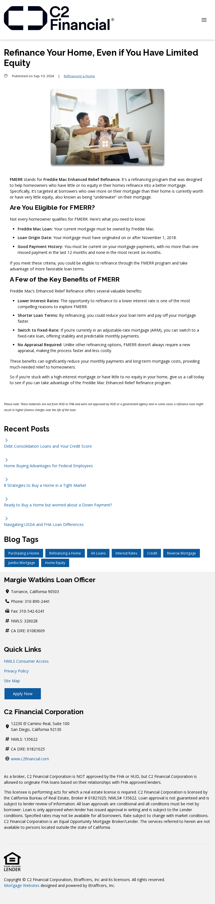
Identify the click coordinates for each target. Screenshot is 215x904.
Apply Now (22, 693)
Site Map (12, 680)
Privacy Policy (16, 671)
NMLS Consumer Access (26, 661)
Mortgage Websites (21, 885)
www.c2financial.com (30, 758)
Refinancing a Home (79, 76)
